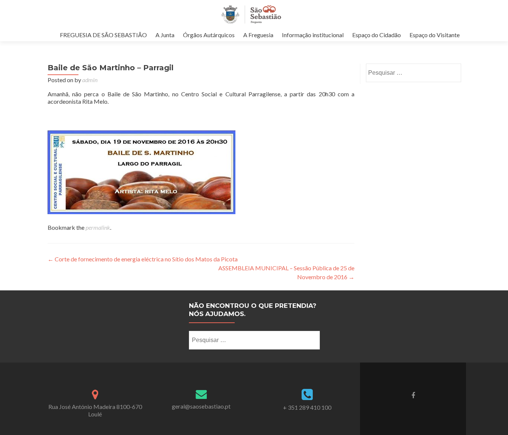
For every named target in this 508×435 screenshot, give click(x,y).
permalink (98, 227)
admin (89, 79)
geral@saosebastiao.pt (201, 406)
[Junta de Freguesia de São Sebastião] (251, 14)
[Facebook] (413, 395)
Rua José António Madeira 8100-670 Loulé (95, 410)
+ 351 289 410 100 (307, 407)
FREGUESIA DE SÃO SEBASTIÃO (103, 34)
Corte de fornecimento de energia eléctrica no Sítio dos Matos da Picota (143, 258)
